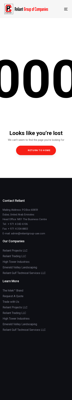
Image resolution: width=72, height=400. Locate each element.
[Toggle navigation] (57, 9)
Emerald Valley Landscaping (20, 267)
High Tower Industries (16, 261)
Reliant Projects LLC (15, 250)
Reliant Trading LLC (14, 256)
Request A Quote (13, 296)
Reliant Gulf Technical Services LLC (24, 273)
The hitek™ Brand (13, 290)
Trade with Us (11, 301)
